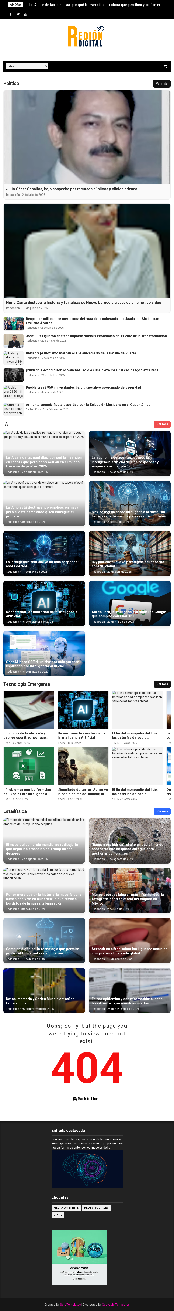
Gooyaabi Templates (116, 1304)
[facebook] (11, 14)
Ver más (162, 83)
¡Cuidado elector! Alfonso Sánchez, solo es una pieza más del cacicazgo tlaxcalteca (92, 370)
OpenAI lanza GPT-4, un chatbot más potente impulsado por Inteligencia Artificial (133, 796)
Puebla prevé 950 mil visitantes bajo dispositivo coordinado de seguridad (83, 387)
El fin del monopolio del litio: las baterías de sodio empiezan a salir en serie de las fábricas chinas (81, 739)
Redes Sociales (96, 1207)
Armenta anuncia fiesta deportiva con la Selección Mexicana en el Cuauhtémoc (88, 405)
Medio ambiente (66, 1207)
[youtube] (25, 14)
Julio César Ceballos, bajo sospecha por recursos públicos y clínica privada (71, 189)
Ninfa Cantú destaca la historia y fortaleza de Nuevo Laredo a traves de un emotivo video (83, 302)
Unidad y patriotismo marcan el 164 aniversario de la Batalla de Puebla (81, 353)
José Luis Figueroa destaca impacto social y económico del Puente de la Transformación (96, 336)
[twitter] (18, 14)
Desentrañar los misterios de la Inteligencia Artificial (28, 735)
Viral (58, 1214)
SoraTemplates (70, 1304)
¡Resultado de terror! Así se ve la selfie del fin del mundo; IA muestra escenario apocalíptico (28, 796)
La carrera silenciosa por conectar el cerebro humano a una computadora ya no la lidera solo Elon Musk (137, 739)
